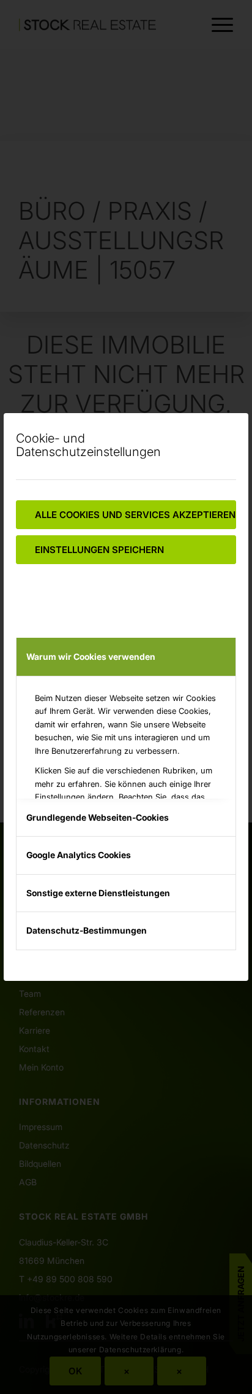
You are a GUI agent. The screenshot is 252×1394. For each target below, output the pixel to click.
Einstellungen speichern (99, 550)
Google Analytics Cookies (78, 855)
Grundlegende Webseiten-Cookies (97, 817)
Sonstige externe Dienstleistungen (98, 893)
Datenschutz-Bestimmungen (86, 930)
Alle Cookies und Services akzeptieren (135, 515)
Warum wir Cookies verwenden (90, 656)
